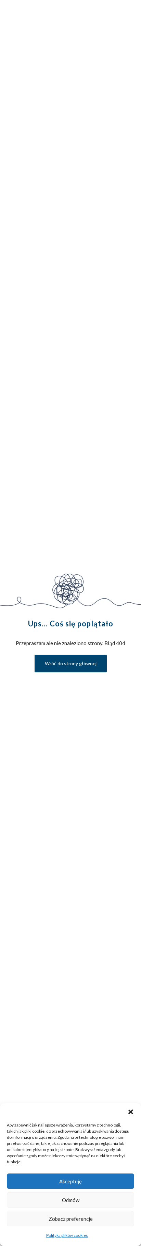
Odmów (70, 1200)
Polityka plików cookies (67, 1235)
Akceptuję (70, 1181)
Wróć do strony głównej (71, 663)
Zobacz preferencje (71, 1219)
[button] (130, 1111)
